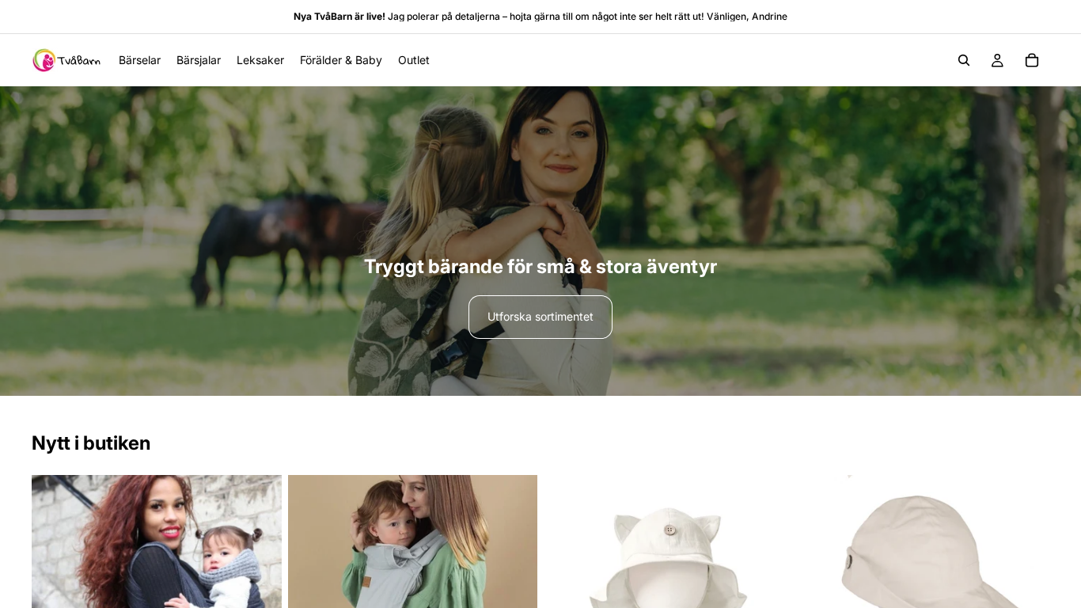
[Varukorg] (1032, 60)
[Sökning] (963, 60)
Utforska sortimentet (540, 316)
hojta (521, 16)
